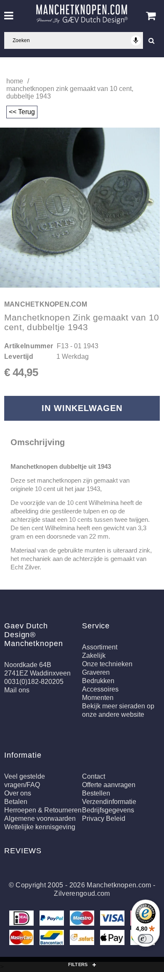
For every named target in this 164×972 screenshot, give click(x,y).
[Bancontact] (53, 939)
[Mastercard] (22, 939)
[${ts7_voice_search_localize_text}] (136, 40)
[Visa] (113, 919)
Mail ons (16, 690)
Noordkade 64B (27, 664)
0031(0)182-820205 (33, 681)
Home (14, 81)
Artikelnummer (28, 346)
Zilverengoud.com (82, 893)
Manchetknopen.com (119, 885)
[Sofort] (83, 939)
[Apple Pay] (113, 939)
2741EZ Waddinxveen (37, 673)
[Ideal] (22, 919)
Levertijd (18, 356)
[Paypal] (53, 919)
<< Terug (22, 111)
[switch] (145, 938)
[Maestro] (83, 919)
